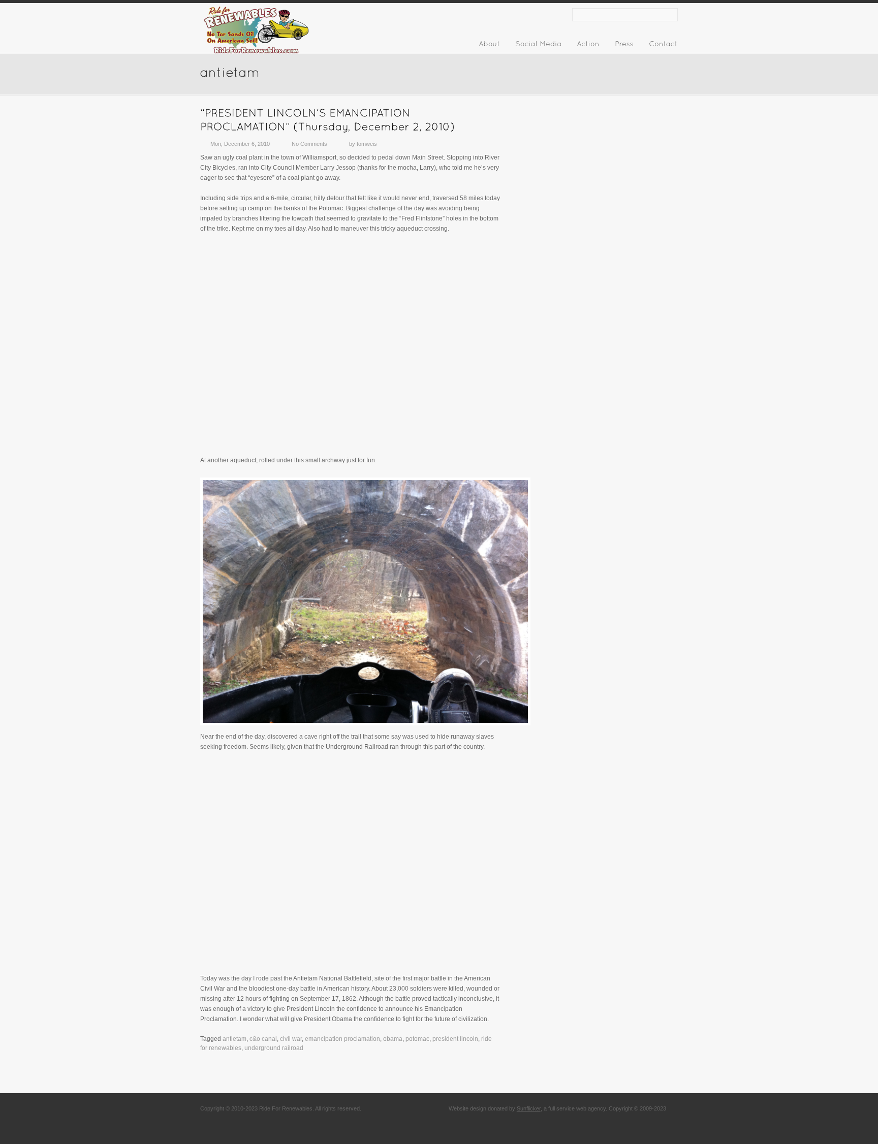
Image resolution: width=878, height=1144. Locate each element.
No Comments (309, 144)
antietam (234, 1038)
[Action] (588, 46)
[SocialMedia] (538, 46)
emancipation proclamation (342, 1038)
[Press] (624, 46)
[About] (489, 46)
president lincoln (455, 1038)
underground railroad (273, 1048)
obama (392, 1038)
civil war (291, 1038)
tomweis (367, 144)
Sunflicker (529, 1108)
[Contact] (663, 46)
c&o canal (263, 1038)
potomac (417, 1038)
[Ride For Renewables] (256, 54)
